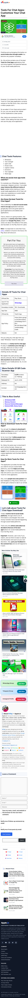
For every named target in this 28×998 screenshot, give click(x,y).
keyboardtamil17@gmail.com (9, 745)
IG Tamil (20, 855)
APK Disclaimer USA (6, 974)
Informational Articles (6, 987)
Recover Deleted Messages (14, 404)
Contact (3, 951)
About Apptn (4, 949)
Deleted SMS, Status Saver (13, 406)
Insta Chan (9, 858)
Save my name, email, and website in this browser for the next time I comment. (14, 812)
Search (22, 840)
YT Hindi (9, 851)
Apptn (5, 923)
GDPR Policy (4, 955)
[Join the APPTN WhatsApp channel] (25, 577)
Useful (3, 32)
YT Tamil (20, 851)
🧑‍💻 (6, 748)
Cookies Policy (4, 968)
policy (2, 230)
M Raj (3, 729)
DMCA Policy (4, 966)
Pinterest (20, 858)
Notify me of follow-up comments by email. (12, 822)
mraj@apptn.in (6, 741)
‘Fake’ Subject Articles (6, 984)
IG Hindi (9, 855)
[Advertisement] (14, 83)
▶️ (22, 748)
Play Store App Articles (6, 980)
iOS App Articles (5, 982)
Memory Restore (10, 402)
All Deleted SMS (10, 400)
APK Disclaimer (4, 972)
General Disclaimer (5, 959)
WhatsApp (18, 303)
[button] (14, 502)
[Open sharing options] (25, 580)
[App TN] (5, 2)
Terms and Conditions (6, 957)
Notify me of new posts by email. (11, 829)
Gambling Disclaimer (6, 970)
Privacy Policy (4, 953)
